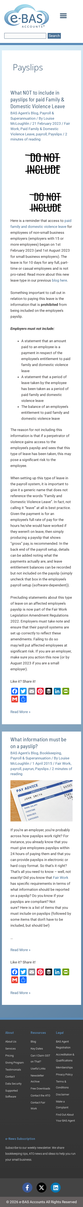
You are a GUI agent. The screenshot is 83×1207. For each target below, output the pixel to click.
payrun (28, 769)
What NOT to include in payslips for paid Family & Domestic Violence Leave (37, 99)
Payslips (55, 134)
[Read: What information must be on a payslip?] (41, 801)
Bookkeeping (50, 753)
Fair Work (63, 763)
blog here (59, 280)
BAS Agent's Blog (24, 113)
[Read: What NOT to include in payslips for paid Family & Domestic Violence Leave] (41, 163)
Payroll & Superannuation (30, 758)
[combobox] (25, 36)
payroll (41, 134)
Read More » (20, 711)
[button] (63, 15)
